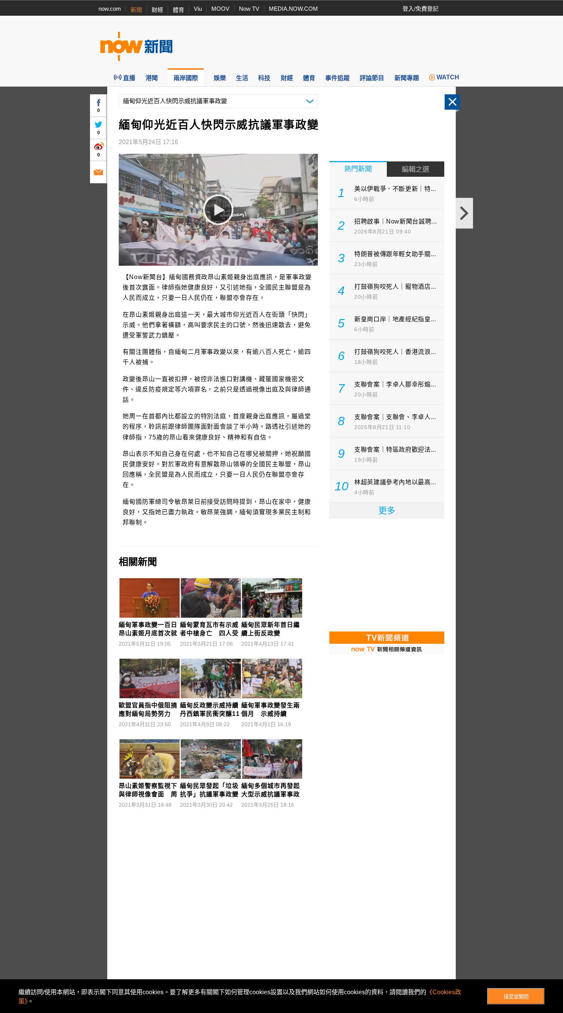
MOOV (220, 8)
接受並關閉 (516, 997)
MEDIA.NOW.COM (293, 8)
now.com (109, 8)
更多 (386, 510)
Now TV (249, 8)
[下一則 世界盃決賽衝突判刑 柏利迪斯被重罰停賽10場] (464, 213)
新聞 (136, 10)
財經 (157, 10)
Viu (198, 8)
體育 (178, 10)
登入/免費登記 (421, 8)
